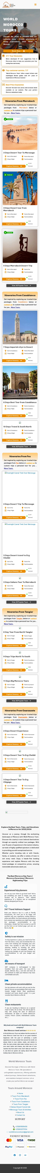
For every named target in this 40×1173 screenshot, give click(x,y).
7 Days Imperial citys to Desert (18, 347)
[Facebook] (15, 1155)
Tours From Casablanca (21, 1102)
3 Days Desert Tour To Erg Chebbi (19, 755)
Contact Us (20, 1115)
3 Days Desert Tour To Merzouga (19, 152)
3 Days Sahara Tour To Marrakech (19, 582)
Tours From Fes (21, 1099)
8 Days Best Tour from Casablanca (19, 402)
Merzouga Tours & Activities (20, 1110)
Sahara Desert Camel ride (20, 1107)
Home (20, 1093)
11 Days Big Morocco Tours (16, 681)
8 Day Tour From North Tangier (18, 632)
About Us (20, 1112)
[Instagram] (20, 1155)
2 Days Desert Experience (15, 731)
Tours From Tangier (20, 1104)
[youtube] (25, 1155)
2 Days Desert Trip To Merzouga (18, 504)
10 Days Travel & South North (17, 426)
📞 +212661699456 (20, 1127)
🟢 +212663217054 (20, 1129)
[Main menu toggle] (35, 4)
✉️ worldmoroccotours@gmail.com (20, 1132)
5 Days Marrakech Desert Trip (17, 265)
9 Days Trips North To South (16, 656)
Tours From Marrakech (20, 1096)
